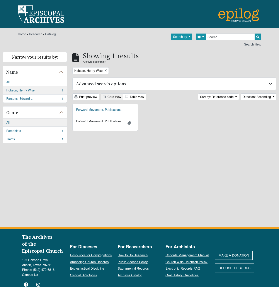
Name (12, 72)
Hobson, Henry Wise (34, 91)
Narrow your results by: (35, 57)
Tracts (34, 140)
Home (22, 34)
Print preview (87, 97)
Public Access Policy (133, 261)
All (8, 82)
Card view (114, 97)
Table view (136, 97)
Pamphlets (34, 131)
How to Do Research (133, 255)
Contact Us (30, 274)
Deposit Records (234, 267)
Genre (12, 112)
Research (35, 34)
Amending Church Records (89, 261)
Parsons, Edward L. (34, 99)
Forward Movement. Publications (98, 109)
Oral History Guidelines (182, 275)
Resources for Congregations (91, 255)
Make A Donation (234, 255)
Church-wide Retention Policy (186, 261)
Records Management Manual (187, 255)
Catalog (50, 34)
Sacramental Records (133, 268)
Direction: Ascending (257, 97)
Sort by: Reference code (217, 97)
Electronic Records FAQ (182, 268)
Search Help (252, 44)
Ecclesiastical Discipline (87, 268)
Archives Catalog (130, 275)
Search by (180, 36)
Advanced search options (101, 84)
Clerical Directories (83, 275)
